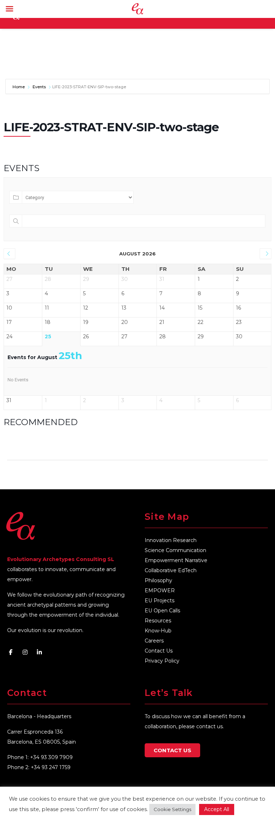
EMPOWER (160, 590)
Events (39, 86)
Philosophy (158, 580)
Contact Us (159, 651)
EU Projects (159, 600)
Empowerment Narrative (176, 560)
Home (19, 86)
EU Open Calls (162, 610)
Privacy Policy (162, 661)
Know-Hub (158, 630)
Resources (158, 620)
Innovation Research (171, 540)
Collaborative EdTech (171, 570)
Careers (154, 640)
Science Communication (175, 550)
